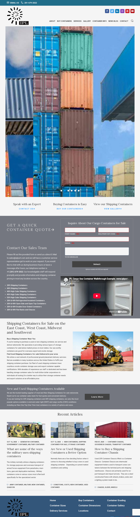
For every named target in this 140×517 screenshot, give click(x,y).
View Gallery (112, 209)
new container (38, 485)
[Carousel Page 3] (68, 190)
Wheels (114, 487)
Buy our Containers (69, 209)
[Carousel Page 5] (75, 190)
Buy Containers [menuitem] (64, 21)
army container (16, 485)
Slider (107, 487)
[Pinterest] (127, 11)
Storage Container (76, 444)
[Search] (132, 21)
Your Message (71, 257)
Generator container (29, 442)
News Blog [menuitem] (113, 21)
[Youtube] (132, 11)
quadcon (11, 487)
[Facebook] (107, 11)
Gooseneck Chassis (103, 444)
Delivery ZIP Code (106, 234)
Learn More (97, 397)
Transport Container (121, 444)
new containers (71, 442)
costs (66, 485)
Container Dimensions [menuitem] (90, 505)
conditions (58, 485)
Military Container (36, 444)
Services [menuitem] (77, 21)
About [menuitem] (52, 21)
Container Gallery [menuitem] (116, 505)
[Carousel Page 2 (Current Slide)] (65, 190)
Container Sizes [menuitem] (58, 505)
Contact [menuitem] (124, 21)
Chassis (100, 487)
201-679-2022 (30, 3)
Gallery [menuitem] (87, 21)
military (27, 485)
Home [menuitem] (53, 500)
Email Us (14, 3)
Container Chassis (115, 442)
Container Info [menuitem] (100, 21)
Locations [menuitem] (83, 510)
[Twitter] (112, 11)
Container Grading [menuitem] (116, 500)
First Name (70, 234)
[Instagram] (122, 11)
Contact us (26, 209)
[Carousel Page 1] (61, 190)
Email (67, 243)
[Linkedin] (117, 11)
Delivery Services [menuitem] (58, 510)
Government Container (17, 444)
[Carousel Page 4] (72, 190)
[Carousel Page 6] (79, 190)
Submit (96, 264)
